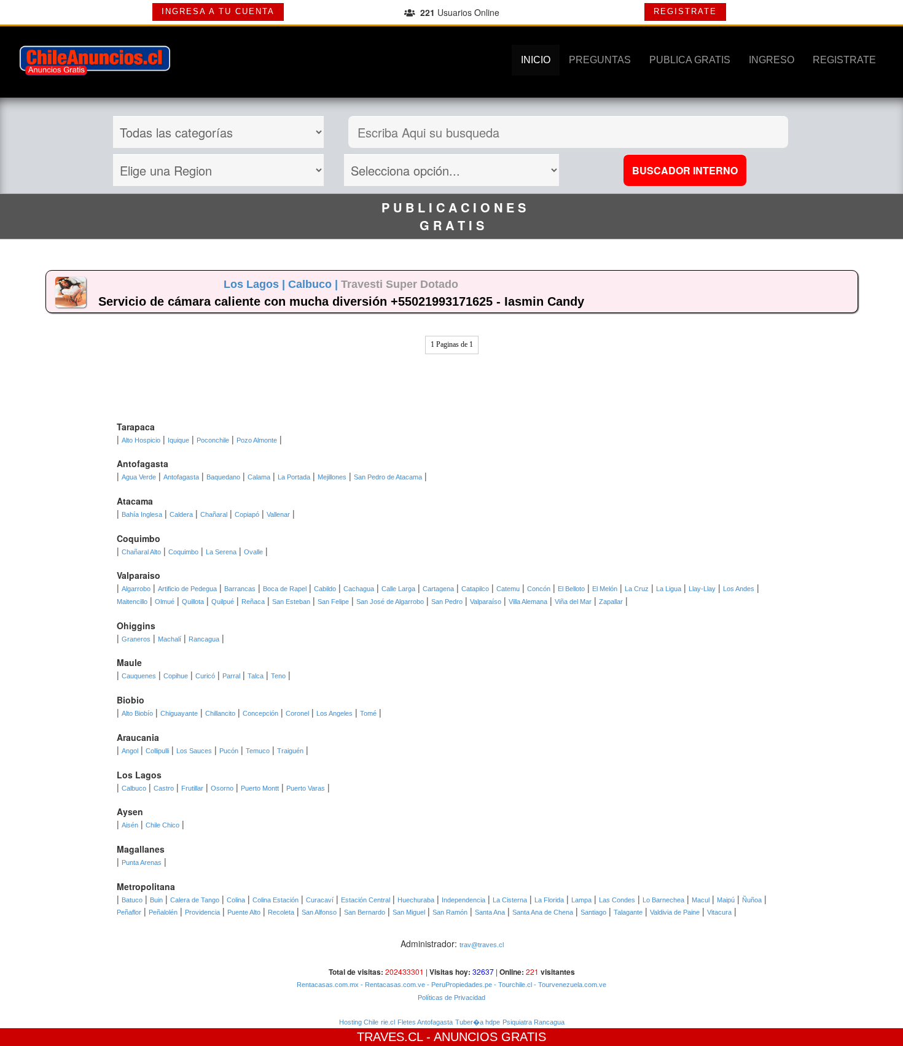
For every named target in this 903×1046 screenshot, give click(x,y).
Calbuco (134, 788)
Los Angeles (334, 713)
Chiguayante (179, 713)
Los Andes (738, 588)
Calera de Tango (194, 900)
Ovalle (253, 552)
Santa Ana (490, 912)
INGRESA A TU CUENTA (218, 11)
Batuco (132, 900)
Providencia (202, 912)
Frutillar (192, 788)
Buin (156, 900)
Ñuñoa (752, 900)
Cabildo (325, 588)
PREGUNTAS (600, 60)
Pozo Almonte (257, 440)
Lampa (581, 900)
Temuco (258, 750)
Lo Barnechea (663, 900)
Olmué (164, 601)
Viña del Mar (573, 601)
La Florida (549, 900)
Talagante (628, 912)
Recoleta (281, 912)
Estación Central (365, 900)
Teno (278, 676)
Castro (164, 788)
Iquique (178, 440)
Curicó (205, 676)
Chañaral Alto (141, 552)
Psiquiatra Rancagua (533, 1022)
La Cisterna (510, 900)
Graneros (136, 639)
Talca (256, 676)
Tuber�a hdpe (477, 1022)
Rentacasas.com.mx (328, 984)
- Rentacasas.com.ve (392, 984)
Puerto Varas (305, 788)
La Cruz (637, 588)
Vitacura (719, 912)
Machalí (169, 639)
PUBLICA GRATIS (689, 60)
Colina (236, 900)
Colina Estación (275, 900)
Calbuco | (314, 284)
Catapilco (475, 588)
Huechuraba (415, 900)
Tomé (368, 713)
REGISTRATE (685, 11)
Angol (130, 750)
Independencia (463, 900)
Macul (701, 900)
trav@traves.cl (481, 944)
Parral (231, 676)
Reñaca (253, 601)
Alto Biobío (137, 713)
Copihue (175, 676)
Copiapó (247, 514)
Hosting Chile (358, 1022)
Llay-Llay (702, 588)
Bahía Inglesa (142, 514)
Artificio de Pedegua (187, 588)
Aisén (130, 825)
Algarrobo (136, 588)
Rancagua (204, 639)
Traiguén (290, 750)
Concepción (260, 713)
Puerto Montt (260, 788)
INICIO (535, 60)
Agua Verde (139, 477)
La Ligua (668, 588)
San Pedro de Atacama (388, 477)
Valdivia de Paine (675, 912)
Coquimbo (183, 552)
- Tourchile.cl (512, 984)
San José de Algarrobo (390, 601)
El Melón (604, 588)
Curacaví (320, 900)
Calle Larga (398, 588)
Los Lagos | (256, 284)
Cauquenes (139, 676)
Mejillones (332, 477)
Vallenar (278, 514)
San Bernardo (364, 912)
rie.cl (388, 1022)
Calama (259, 477)
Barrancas (240, 588)
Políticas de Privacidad (451, 997)
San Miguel (409, 912)
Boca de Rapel (285, 588)
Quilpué (222, 601)
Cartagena (438, 588)
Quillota (193, 601)
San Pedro (447, 601)
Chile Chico (162, 825)
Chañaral (213, 514)
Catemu (508, 588)
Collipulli (157, 750)
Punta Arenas (142, 862)
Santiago (593, 912)
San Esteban (291, 601)
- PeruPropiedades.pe (458, 984)
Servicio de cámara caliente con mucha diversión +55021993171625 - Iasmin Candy (341, 301)
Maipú (726, 900)
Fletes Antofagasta (425, 1022)
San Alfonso (319, 912)
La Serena (221, 552)
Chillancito (220, 713)
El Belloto (571, 588)
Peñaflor (129, 912)
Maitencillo (132, 601)
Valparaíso (485, 601)
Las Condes (617, 900)
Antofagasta (181, 477)
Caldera (181, 514)
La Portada (294, 477)
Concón (538, 588)
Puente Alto (243, 912)
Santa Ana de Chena (542, 912)
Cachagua (358, 588)
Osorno (222, 788)
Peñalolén (163, 912)
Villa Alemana (528, 601)
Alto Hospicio (141, 440)
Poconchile (213, 440)
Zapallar (611, 601)
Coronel (297, 713)
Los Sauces (194, 750)
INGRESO (771, 60)
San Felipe (333, 601)
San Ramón (449, 912)
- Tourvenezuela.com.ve (569, 984)
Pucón (228, 750)
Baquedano (223, 477)
